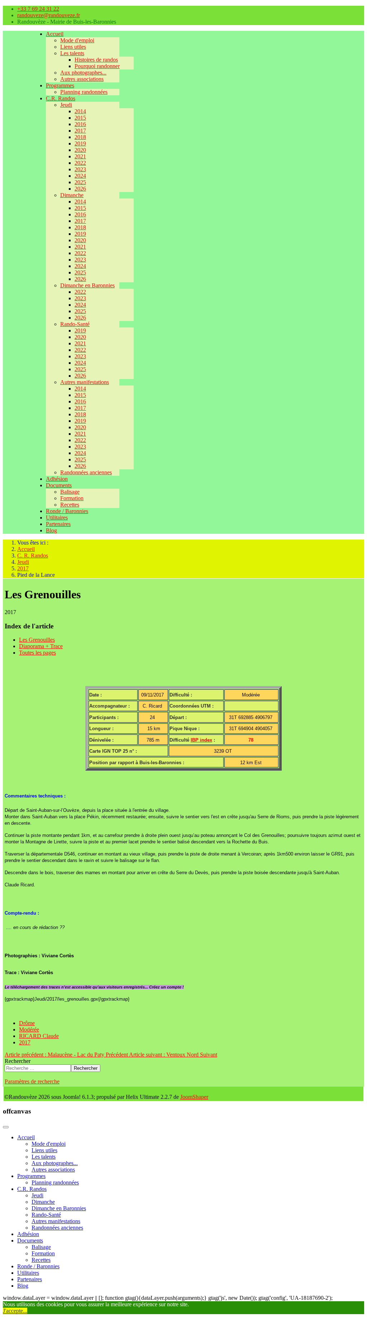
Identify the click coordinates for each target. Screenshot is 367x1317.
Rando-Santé (75, 324)
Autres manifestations (84, 382)
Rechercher (17, 1061)
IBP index (201, 740)
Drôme (27, 1023)
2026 (80, 189)
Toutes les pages (37, 653)
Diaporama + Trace (41, 646)
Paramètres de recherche (32, 1081)
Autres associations (82, 79)
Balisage (70, 492)
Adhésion (57, 479)
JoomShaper (194, 1097)
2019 (80, 143)
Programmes (60, 85)
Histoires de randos (96, 60)
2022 (80, 163)
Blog (51, 530)
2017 (80, 131)
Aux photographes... (83, 73)
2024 (80, 176)
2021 (80, 156)
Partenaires (58, 524)
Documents (59, 485)
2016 (80, 124)
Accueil (54, 34)
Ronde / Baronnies (67, 511)
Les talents (72, 53)
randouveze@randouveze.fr (48, 15)
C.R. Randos (60, 98)
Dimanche (72, 195)
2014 (80, 111)
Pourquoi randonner (97, 66)
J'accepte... (15, 1311)
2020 (80, 150)
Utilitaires (57, 517)
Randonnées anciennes (86, 472)
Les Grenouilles (37, 640)
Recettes (69, 505)
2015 (80, 118)
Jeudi (66, 105)
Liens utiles (73, 47)
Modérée (29, 1029)
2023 (80, 169)
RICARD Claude (39, 1036)
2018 (80, 137)
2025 (80, 182)
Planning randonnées (84, 92)
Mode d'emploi (77, 40)
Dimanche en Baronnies (87, 285)
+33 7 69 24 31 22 (38, 9)
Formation (72, 498)
